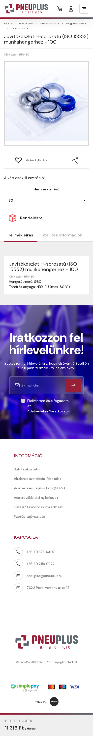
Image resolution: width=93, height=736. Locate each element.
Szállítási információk (62, 235)
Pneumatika (26, 23)
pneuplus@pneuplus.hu (44, 575)
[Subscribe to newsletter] (73, 385)
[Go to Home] (23, 9)
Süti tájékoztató (27, 469)
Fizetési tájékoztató (29, 516)
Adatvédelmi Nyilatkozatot (49, 411)
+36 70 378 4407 (41, 552)
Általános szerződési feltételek (37, 478)
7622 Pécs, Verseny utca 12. (48, 587)
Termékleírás (20, 235)
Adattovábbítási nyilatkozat (36, 497)
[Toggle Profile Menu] (71, 9)
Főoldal (8, 23)
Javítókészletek (19, 28)
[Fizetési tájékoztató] (46, 688)
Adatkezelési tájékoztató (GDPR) (39, 488)
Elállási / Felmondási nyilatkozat (38, 507)
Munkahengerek (49, 23)
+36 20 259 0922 (41, 564)
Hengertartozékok (76, 23)
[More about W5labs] (54, 701)
